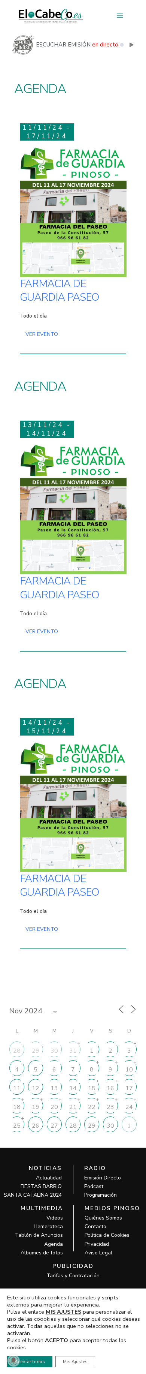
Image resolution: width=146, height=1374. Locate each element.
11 (17, 1088)
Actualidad (49, 1177)
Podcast (93, 1186)
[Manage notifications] (13, 1361)
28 (17, 1051)
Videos (54, 1217)
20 (54, 1107)
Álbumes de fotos (42, 1252)
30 (54, 1051)
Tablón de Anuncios (39, 1235)
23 (110, 1107)
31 (73, 1051)
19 (35, 1107)
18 (17, 1107)
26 (35, 1126)
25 (17, 1126)
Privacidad (97, 1244)
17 (129, 1088)
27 (54, 1126)
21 (73, 1107)
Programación (100, 1195)
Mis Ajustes (75, 1362)
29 (35, 1051)
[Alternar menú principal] (119, 16)
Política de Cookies (107, 1235)
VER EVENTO (41, 334)
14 (73, 1088)
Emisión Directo (102, 1177)
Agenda (53, 1244)
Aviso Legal (98, 1252)
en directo (105, 44)
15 (91, 1088)
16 (110, 1088)
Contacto (95, 1226)
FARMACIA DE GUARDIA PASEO (59, 290)
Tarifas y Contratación (73, 1275)
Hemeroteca (48, 1226)
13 (54, 1088)
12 (35, 1088)
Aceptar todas (30, 1362)
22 (91, 1107)
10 (129, 1069)
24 (129, 1107)
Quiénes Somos (103, 1217)
